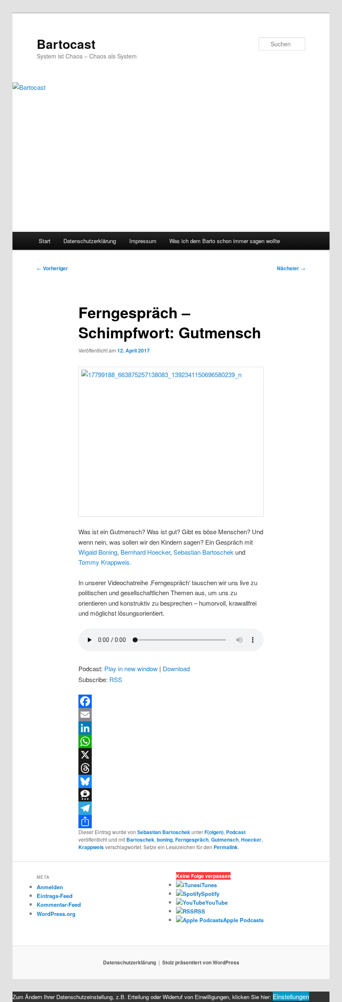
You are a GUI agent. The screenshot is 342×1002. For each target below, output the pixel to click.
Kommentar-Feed (59, 904)
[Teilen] (171, 821)
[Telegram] (171, 808)
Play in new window (131, 668)
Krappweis (91, 847)
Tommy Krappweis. (104, 562)
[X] (171, 754)
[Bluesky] (171, 781)
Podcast (236, 832)
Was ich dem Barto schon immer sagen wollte (224, 241)
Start (44, 241)
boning (165, 839)
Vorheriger (52, 268)
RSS (115, 679)
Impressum (142, 241)
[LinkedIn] (171, 728)
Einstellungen (291, 996)
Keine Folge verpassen (203, 876)
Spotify (210, 894)
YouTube (216, 902)
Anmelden (50, 887)
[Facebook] (171, 701)
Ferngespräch (192, 839)
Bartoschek (140, 839)
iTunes (208, 885)
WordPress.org (56, 914)
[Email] (171, 714)
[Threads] (171, 768)
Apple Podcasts (243, 920)
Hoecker (251, 839)
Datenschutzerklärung (89, 241)
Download (176, 668)
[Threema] (171, 795)
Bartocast (66, 44)
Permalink (226, 847)
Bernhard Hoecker (145, 552)
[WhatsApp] (171, 741)
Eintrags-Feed (55, 896)
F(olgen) (214, 832)
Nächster (291, 268)
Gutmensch (225, 839)
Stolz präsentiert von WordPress (200, 962)
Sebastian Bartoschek (204, 552)
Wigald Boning (97, 552)
